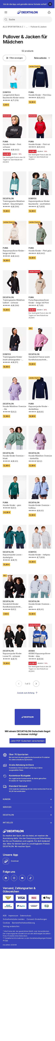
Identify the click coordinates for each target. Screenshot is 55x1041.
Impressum (13, 906)
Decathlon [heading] (8, 803)
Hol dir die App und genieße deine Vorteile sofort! (25, 4)
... (27, 27)
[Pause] (50, 4)
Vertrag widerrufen (11, 917)
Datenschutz (25, 906)
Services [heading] (7, 795)
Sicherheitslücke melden (14, 910)
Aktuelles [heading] (8, 811)
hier (12, 931)
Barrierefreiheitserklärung (23, 913)
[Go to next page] (36, 684)
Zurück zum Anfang (25, 693)
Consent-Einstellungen (37, 910)
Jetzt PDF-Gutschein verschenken (27, 741)
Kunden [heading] (6, 788)
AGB (4, 906)
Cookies (6, 913)
